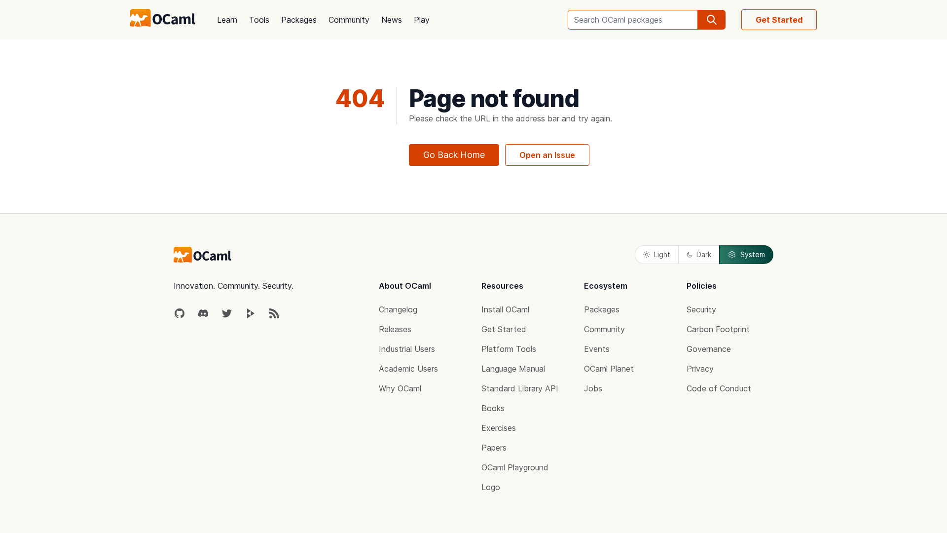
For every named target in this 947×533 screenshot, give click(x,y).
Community (348, 20)
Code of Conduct (719, 388)
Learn (227, 20)
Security (701, 309)
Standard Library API (519, 388)
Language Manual (513, 369)
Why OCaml (400, 388)
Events (597, 349)
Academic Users (408, 369)
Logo (490, 487)
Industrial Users (407, 349)
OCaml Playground (514, 467)
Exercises (498, 428)
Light (662, 254)
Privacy (700, 369)
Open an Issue (547, 155)
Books (493, 408)
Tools (259, 20)
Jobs (593, 388)
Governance (709, 349)
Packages (299, 20)
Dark (703, 254)
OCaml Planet (609, 369)
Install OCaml (505, 309)
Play (422, 20)
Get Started (779, 20)
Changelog (398, 309)
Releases (395, 329)
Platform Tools (508, 349)
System (752, 254)
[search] (712, 20)
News (391, 20)
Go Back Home (454, 155)
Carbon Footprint (718, 329)
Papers (494, 448)
